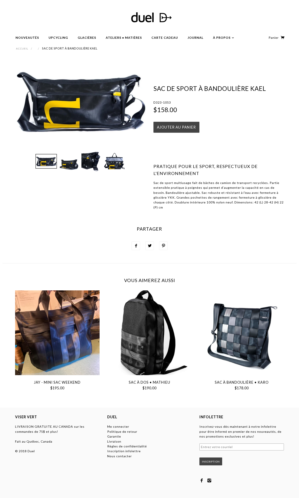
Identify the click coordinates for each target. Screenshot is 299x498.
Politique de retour (122, 431)
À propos (222, 37)
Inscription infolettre (124, 451)
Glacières (87, 37)
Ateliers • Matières (124, 37)
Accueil (22, 48)
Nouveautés (27, 37)
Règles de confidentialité (127, 446)
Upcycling (58, 37)
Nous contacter (119, 456)
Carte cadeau (164, 37)
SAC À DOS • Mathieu (149, 382)
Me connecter (118, 426)
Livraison (114, 441)
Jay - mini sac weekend (57, 382)
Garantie (114, 436)
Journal (195, 37)
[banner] (149, 17)
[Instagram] (209, 480)
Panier (274, 37)
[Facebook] (201, 480)
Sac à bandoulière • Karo (242, 382)
